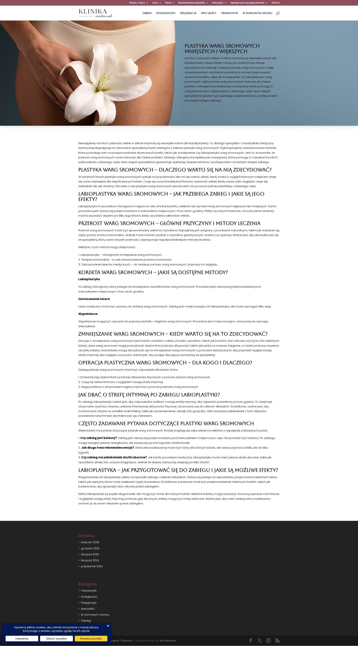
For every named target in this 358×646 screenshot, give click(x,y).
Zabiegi (147, 13)
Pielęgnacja (188, 13)
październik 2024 (92, 566)
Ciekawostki (229, 13)
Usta (155, 3)
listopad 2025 (90, 554)
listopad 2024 (90, 560)
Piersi (168, 3)
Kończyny (217, 3)
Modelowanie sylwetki (191, 3)
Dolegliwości (165, 13)
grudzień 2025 (90, 548)
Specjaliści (208, 13)
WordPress (168, 640)
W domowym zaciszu (257, 13)
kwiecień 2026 (90, 542)
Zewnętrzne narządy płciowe (247, 3)
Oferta (275, 3)
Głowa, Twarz (137, 3)
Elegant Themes (120, 640)
